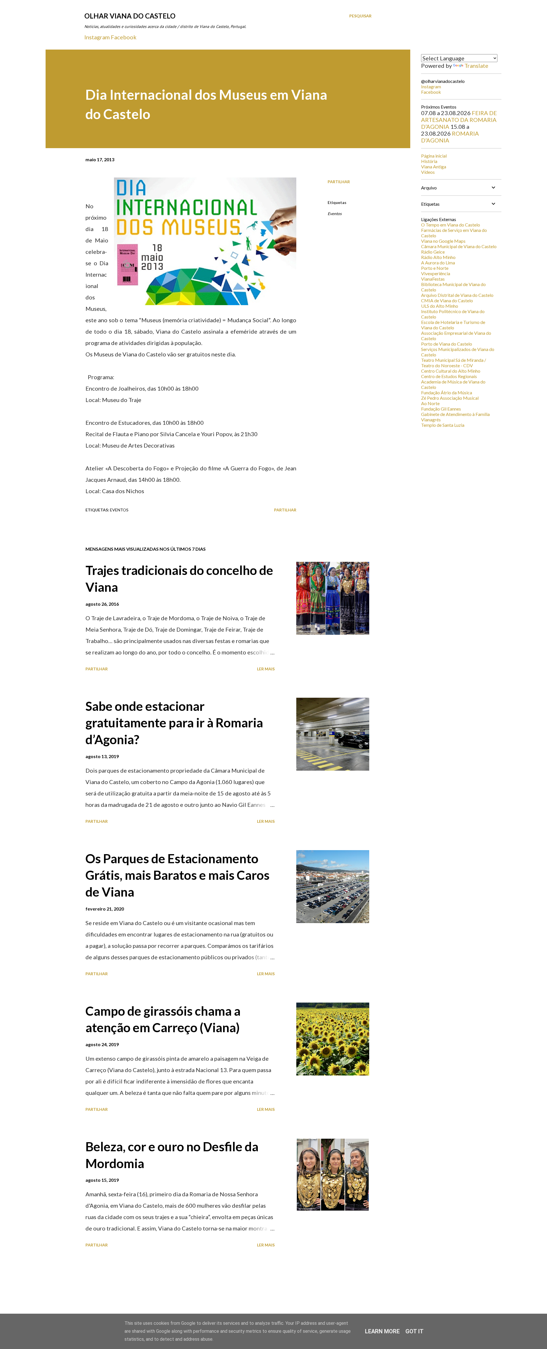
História (429, 161)
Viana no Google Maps (443, 241)
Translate (476, 65)
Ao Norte (430, 403)
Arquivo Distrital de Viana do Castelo (457, 295)
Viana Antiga (433, 166)
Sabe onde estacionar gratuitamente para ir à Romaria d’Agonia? (174, 723)
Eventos (335, 213)
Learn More (382, 1331)
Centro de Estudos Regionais (449, 376)
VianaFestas (433, 278)
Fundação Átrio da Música (446, 392)
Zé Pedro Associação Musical (450, 398)
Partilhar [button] (339, 181)
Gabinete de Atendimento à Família (455, 414)
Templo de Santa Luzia (442, 425)
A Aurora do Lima (438, 262)
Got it (414, 1331)
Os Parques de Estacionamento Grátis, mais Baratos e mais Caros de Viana (177, 875)
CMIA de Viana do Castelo (447, 300)
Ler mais (266, 668)
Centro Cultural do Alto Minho (450, 371)
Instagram (97, 37)
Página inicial (434, 155)
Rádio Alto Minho (438, 257)
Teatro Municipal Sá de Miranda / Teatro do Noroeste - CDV (453, 362)
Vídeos (428, 172)
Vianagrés (431, 419)
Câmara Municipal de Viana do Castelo (459, 246)
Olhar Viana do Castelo (129, 16)
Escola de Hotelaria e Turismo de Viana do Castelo (453, 324)
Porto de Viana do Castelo (446, 343)
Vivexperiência (435, 273)
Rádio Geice (433, 251)
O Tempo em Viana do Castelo (450, 224)
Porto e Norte (434, 268)
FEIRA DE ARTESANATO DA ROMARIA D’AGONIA (459, 119)
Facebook (123, 37)
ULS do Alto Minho (439, 306)
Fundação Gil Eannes (441, 408)
